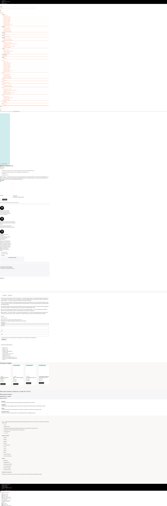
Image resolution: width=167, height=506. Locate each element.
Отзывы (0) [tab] (10, 295)
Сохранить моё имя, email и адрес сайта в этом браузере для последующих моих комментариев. (19, 337)
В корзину (4, 199)
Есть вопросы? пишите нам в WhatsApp (7, 268)
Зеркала (5, 58)
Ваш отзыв (3, 325)
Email (2, 334)
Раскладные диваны (9, 111)
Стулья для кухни (6, 53)
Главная (1, 111)
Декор (3, 57)
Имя (2, 330)
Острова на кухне (6, 25)
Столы (3, 41)
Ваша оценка (3, 322)
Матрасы (5, 34)
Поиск (1, 6)
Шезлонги (5, 55)
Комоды (3, 84)
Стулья (3, 48)
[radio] (32, 182)
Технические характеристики (6, 344)
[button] (24, 59)
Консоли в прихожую (7, 47)
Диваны (3, 72)
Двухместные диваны (7, 31)
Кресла (3, 35)
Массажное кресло (6, 36)
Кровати (3, 79)
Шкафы (3, 60)
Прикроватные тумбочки (7, 40)
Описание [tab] (5, 295)
